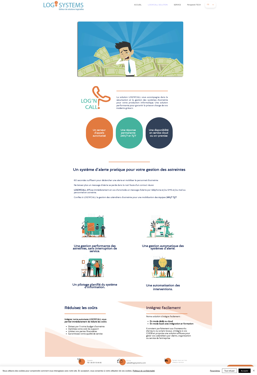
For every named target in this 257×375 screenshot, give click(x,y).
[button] (179, 73)
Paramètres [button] (215, 370)
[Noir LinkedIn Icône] (166, 360)
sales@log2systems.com (136, 363)
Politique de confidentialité (144, 370)
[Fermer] (253, 371)
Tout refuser (229, 370)
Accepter (244, 370)
